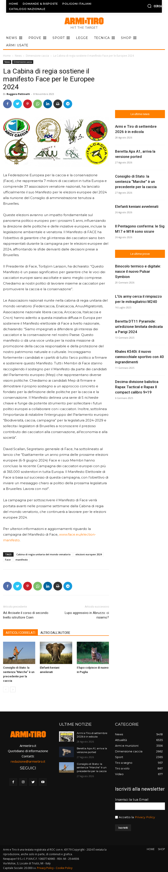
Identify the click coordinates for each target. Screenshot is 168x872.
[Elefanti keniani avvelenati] (56, 653)
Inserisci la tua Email (131, 799)
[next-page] (13, 689)
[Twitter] (17, 104)
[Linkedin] (47, 104)
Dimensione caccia (37, 56)
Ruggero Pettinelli (18, 94)
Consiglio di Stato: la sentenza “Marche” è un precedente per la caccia (136, 181)
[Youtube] (43, 782)
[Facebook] (7, 104)
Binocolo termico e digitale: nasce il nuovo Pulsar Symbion (138, 271)
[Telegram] (67, 104)
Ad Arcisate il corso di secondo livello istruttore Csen (25, 615)
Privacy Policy (145, 817)
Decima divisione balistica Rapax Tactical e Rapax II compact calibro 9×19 (136, 386)
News (18, 56)
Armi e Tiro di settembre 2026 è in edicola (92, 734)
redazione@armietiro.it (28, 761)
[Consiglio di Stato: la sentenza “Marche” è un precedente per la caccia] (19, 653)
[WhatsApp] (37, 104)
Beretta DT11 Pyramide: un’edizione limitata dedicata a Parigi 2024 (139, 326)
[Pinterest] (27, 104)
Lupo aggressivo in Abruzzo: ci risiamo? (87, 615)
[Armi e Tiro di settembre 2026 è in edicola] (66, 736)
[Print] (57, 104)
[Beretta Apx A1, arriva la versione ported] (66, 752)
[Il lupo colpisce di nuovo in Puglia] (93, 653)
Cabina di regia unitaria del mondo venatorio (43, 554)
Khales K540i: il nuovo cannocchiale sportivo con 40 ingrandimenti (139, 356)
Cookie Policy (64, 868)
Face (8, 559)
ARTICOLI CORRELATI (20, 632)
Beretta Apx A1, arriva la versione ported (92, 750)
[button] (144, 6)
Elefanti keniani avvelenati (136, 206)
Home (7, 56)
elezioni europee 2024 (88, 554)
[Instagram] (23, 782)
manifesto (22, 559)
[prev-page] (6, 689)
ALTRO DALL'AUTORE (55, 632)
